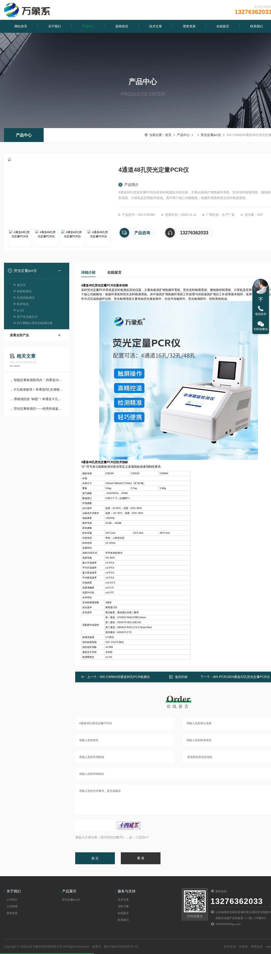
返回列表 (181, 677)
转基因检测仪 (26, 297)
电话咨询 (260, 314)
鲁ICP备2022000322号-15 (121, 946)
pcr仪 (20, 310)
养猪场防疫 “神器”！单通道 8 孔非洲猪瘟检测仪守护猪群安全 (38, 399)
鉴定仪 (21, 285)
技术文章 (155, 26)
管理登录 (257, 946)
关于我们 (54, 26)
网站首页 (20, 26)
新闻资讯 (121, 26)
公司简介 (12, 899)
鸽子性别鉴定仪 (27, 316)
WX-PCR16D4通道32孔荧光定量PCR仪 (241, 677)
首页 (168, 135)
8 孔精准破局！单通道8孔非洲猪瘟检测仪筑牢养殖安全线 (38, 389)
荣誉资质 (189, 26)
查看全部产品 (19, 335)
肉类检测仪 (24, 291)
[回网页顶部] (261, 299)
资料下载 (123, 906)
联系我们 (123, 919)
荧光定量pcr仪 (211, 135)
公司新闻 (12, 906)
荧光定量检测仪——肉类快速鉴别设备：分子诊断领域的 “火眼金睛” (38, 408)
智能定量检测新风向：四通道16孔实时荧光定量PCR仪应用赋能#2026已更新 (38, 380)
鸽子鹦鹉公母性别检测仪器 (35, 323)
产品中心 (88, 26)
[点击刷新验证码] (129, 825)
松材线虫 (23, 304)
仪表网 (243, 946)
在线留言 (222, 26)
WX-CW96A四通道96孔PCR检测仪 (125, 677)
